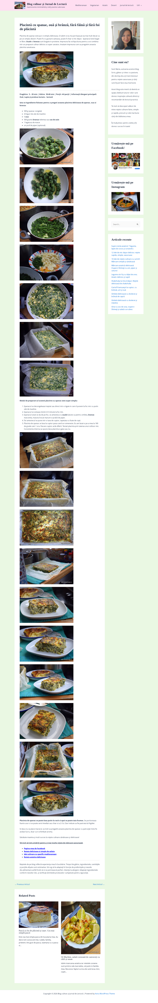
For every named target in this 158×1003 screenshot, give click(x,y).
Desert (114, 5)
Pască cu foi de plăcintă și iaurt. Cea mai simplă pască (36, 931)
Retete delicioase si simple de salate (39, 851)
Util (138, 5)
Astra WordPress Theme (105, 993)
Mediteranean (81, 5)
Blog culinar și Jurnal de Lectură (47, 4)
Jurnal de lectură (126, 5)
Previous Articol (22, 884)
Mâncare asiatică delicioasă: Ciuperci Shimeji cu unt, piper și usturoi (124, 268)
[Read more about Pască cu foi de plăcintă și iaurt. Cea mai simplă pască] (38, 914)
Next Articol (99, 884)
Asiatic (105, 5)
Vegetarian (94, 5)
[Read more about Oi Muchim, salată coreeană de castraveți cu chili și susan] (81, 927)
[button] (141, 5)
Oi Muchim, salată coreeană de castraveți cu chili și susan (80, 958)
